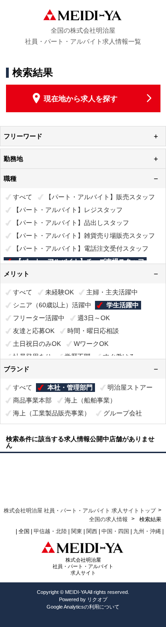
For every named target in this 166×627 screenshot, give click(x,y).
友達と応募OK (33, 330)
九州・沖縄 (147, 531)
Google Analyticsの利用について (83, 607)
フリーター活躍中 (39, 318)
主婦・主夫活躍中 (112, 292)
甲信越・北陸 (50, 531)
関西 (91, 531)
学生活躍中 (123, 305)
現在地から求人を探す (81, 99)
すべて (22, 197)
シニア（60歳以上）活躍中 (52, 305)
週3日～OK (93, 318)
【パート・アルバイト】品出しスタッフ (71, 222)
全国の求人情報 (109, 519)
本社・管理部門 (70, 387)
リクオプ (97, 599)
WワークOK (91, 343)
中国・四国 (115, 531)
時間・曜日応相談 (93, 330)
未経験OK (59, 292)
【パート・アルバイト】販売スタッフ (100, 197)
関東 (76, 531)
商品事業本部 (32, 400)
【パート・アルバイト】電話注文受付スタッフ (80, 248)
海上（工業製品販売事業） (51, 413)
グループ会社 (122, 413)
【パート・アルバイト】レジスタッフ (68, 209)
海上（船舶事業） (90, 400)
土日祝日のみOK (37, 343)
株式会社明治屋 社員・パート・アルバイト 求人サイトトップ (80, 510)
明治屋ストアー (130, 387)
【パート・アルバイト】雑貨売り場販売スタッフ (84, 235)
